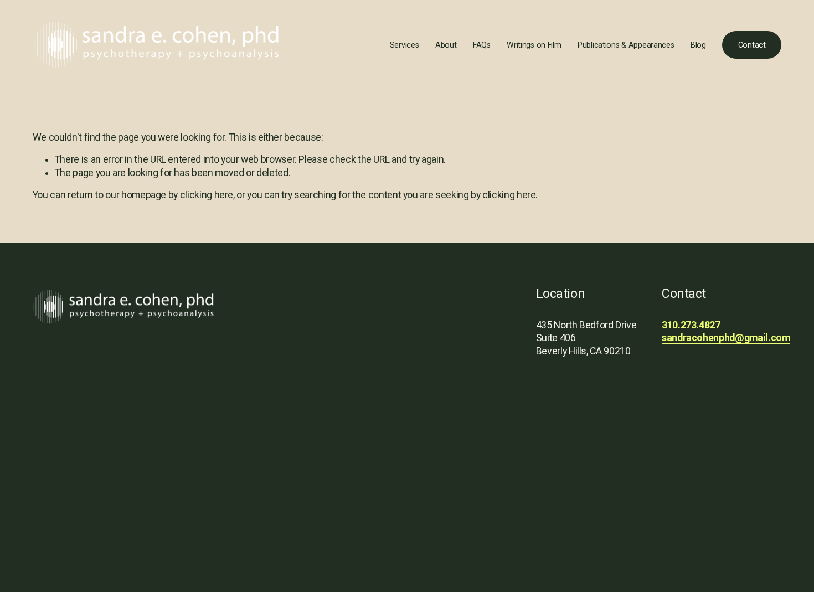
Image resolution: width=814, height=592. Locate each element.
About (446, 44)
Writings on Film (534, 44)
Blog (698, 44)
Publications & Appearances (626, 44)
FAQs (482, 44)
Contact (752, 44)
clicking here (206, 194)
